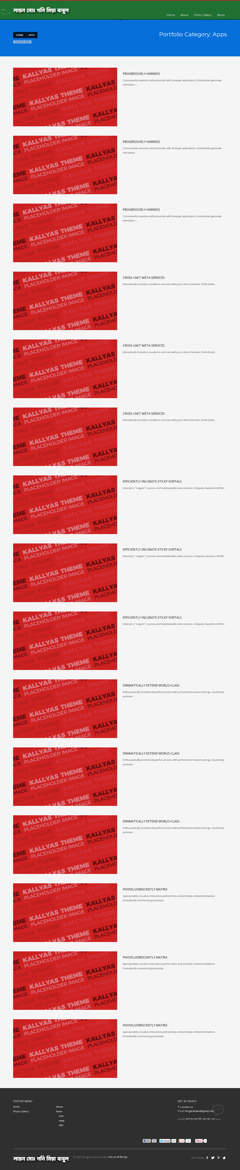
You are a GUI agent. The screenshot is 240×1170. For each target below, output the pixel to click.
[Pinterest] (218, 1158)
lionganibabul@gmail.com (199, 1111)
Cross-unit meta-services (144, 278)
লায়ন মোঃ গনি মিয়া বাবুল (117, 1157)
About (59, 1106)
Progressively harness (141, 74)
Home (16, 1106)
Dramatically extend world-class (151, 685)
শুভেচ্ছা (61, 1120)
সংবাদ (61, 1116)
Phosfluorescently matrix (145, 889)
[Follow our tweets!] (213, 1158)
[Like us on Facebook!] (207, 1158)
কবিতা (61, 1125)
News (59, 1111)
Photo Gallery (21, 1111)
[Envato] (224, 1158)
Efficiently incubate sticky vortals (152, 481)
